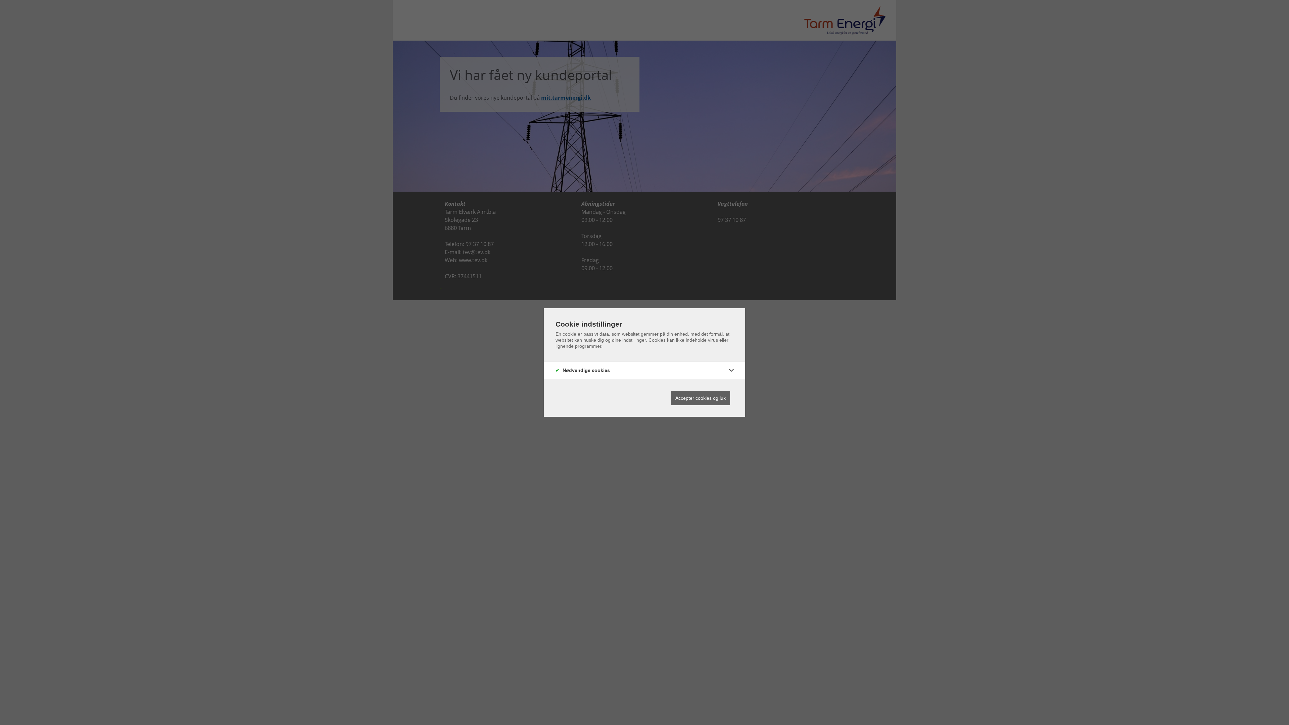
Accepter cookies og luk (700, 398)
